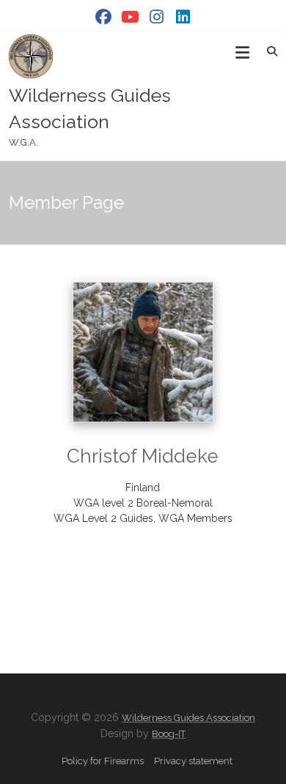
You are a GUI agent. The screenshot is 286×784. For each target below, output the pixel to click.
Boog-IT (169, 733)
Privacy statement (193, 760)
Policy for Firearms (103, 760)
